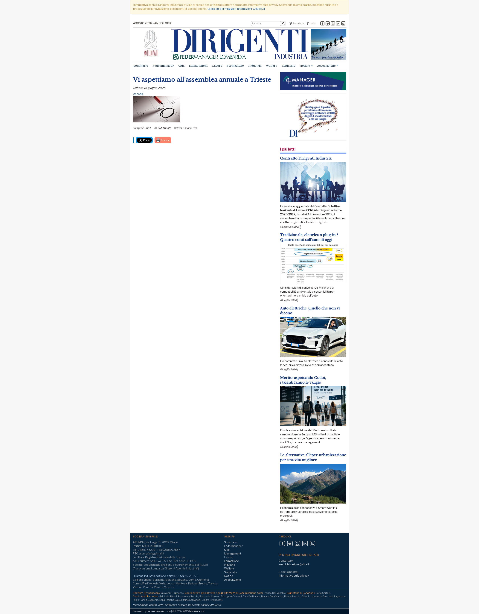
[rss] (343, 23)
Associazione (326, 65)
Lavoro (217, 65)
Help (312, 23)
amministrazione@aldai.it (294, 564)
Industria (254, 65)
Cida (181, 65)
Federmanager (163, 65)
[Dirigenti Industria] (239, 44)
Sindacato (288, 65)
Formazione (235, 65)
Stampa (165, 140)
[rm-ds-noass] (328, 44)
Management (198, 65)
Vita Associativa (187, 128)
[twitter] (327, 23)
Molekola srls (197, 611)
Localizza (298, 23)
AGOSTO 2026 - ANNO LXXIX (152, 23)
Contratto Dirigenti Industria (306, 158)
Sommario (140, 65)
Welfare (271, 65)
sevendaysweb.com (159, 611)
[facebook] (322, 23)
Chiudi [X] (259, 8)
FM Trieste (164, 128)
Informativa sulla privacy (294, 575)
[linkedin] (338, 23)
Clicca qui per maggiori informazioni (230, 8)
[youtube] (332, 23)
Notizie (305, 65)
